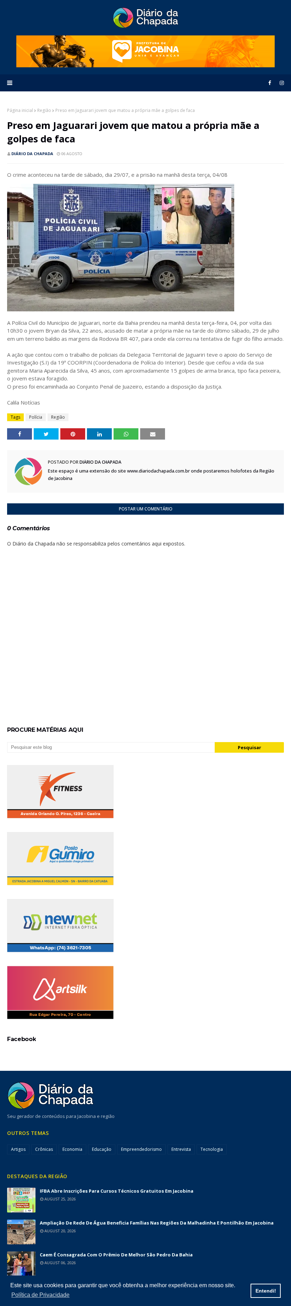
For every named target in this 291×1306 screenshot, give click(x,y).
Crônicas (44, 1149)
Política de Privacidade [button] (40, 1295)
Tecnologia (212, 1149)
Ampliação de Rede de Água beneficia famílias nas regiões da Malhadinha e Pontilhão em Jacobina (157, 1223)
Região (44, 110)
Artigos (18, 1149)
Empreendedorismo (141, 1149)
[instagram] (280, 82)
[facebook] (270, 82)
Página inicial (20, 110)
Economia (72, 1149)
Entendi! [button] (266, 1291)
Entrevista (181, 1149)
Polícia (35, 417)
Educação (101, 1149)
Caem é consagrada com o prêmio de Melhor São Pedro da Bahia (116, 1254)
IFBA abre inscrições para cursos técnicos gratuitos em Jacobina (116, 1191)
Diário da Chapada (32, 153)
